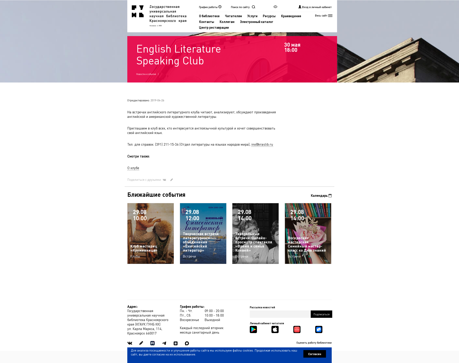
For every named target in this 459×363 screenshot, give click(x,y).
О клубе (133, 168)
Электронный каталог (256, 22)
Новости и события (146, 74)
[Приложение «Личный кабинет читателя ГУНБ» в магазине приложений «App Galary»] (297, 329)
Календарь (319, 195)
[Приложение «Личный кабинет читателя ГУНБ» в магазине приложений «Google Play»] (253, 329)
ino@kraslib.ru (262, 144)
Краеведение (291, 16)
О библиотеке (209, 16)
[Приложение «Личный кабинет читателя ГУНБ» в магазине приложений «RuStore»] (318, 329)
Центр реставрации (214, 27)
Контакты (206, 22)
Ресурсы (269, 16)
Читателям (233, 16)
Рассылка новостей (262, 307)
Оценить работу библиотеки (314, 342)
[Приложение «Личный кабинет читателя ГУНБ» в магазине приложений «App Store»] (275, 329)
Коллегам (227, 22)
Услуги (252, 16)
